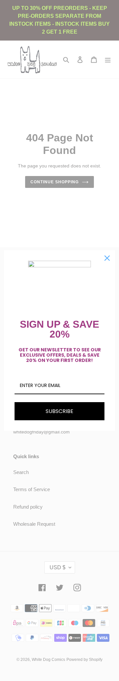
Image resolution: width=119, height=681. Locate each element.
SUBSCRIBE (59, 411)
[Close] (107, 258)
